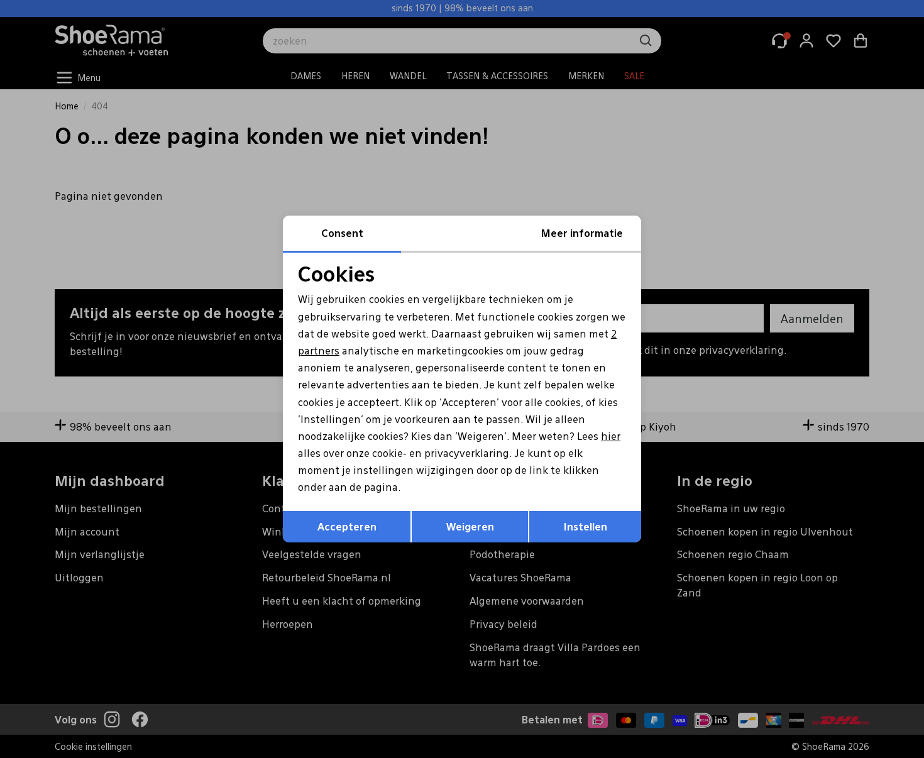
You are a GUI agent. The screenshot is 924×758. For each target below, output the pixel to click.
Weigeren (470, 526)
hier (610, 435)
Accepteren (347, 526)
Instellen (585, 526)
